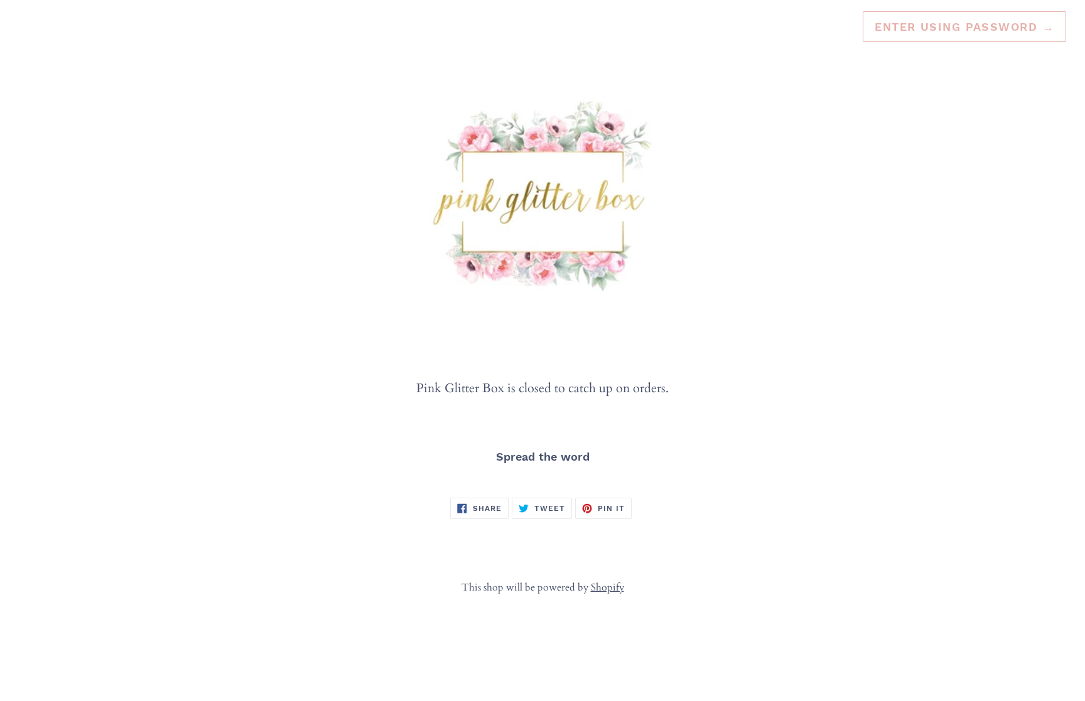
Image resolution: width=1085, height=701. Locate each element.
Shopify (607, 587)
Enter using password (964, 26)
